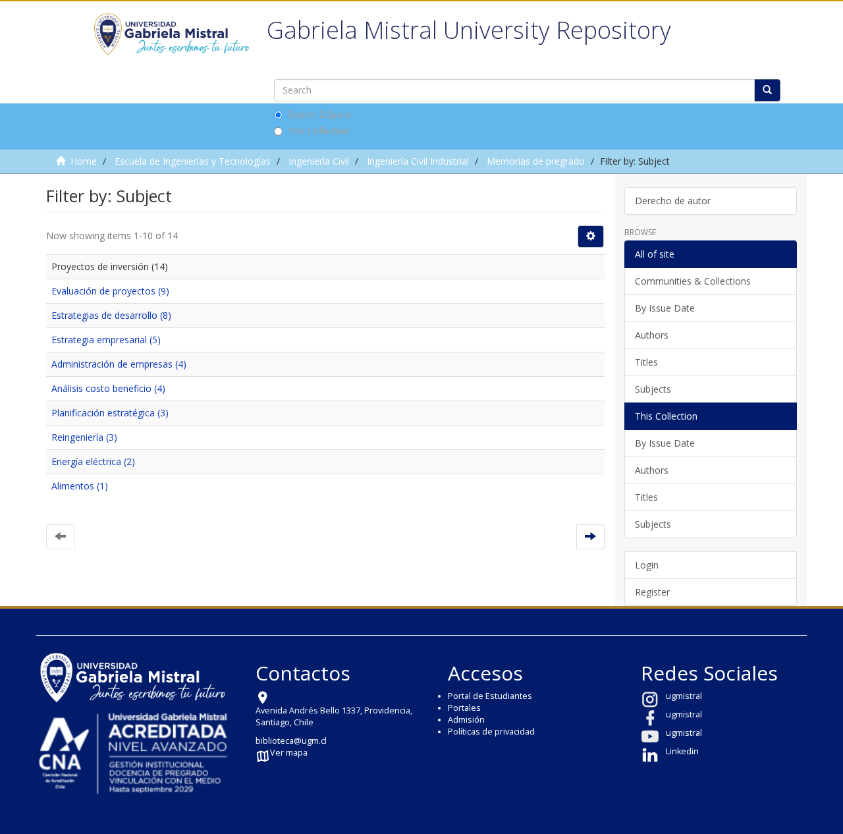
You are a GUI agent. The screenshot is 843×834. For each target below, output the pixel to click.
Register (652, 592)
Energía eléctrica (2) (93, 461)
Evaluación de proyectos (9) (110, 291)
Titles (646, 362)
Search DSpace (319, 114)
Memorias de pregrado (536, 161)
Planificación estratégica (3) (110, 412)
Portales (464, 707)
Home (83, 161)
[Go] (767, 90)
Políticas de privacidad (491, 731)
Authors (651, 335)
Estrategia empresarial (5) (106, 339)
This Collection (318, 131)
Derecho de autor (673, 200)
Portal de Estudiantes (490, 696)
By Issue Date (665, 308)
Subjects (653, 389)
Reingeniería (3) (84, 437)
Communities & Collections (693, 281)
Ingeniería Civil (318, 161)
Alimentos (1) (79, 486)
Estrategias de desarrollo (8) (111, 315)
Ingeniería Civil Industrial (418, 161)
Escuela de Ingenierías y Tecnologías (193, 161)
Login (647, 565)
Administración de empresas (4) (118, 364)
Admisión (466, 719)
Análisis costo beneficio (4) (108, 388)
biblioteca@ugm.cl (291, 740)
